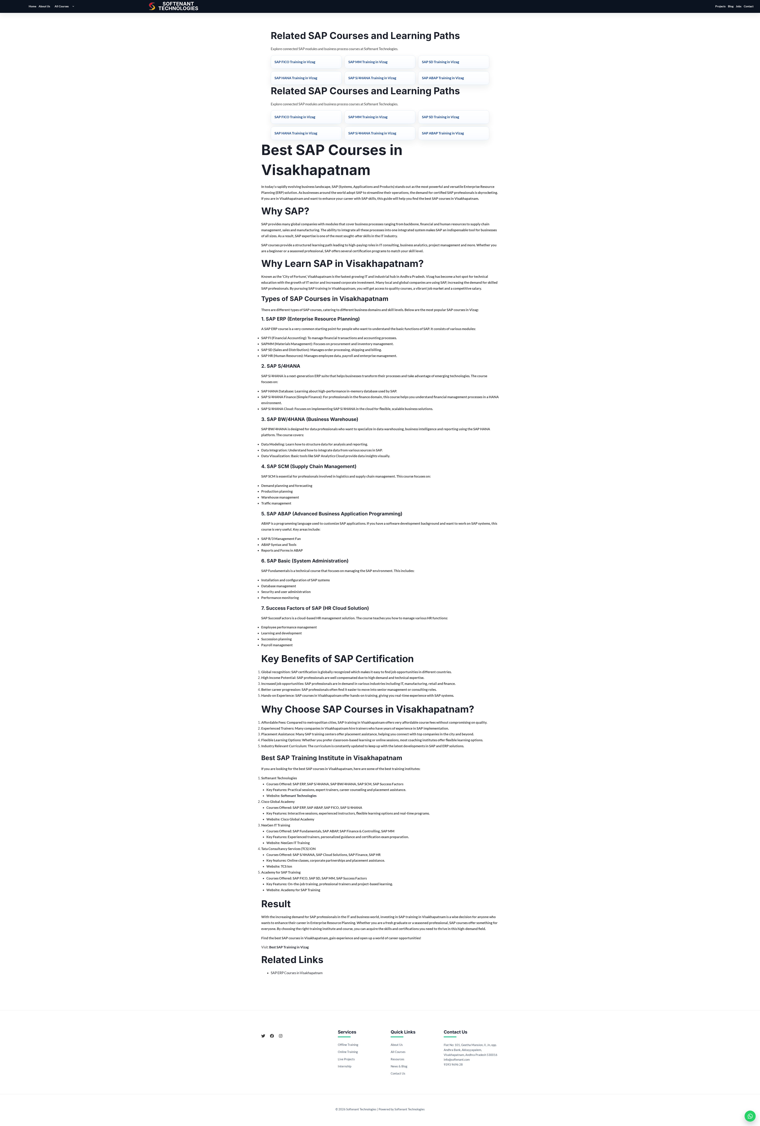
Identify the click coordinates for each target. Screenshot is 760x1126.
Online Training (348, 1052)
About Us (44, 6)
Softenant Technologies (298, 796)
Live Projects (346, 1059)
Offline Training (348, 1044)
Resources (397, 1059)
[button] (72, 6)
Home (32, 6)
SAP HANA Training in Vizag (296, 78)
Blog (730, 6)
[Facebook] (272, 1036)
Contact (748, 6)
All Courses (62, 6)
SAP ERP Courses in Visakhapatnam (297, 973)
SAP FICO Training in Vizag (295, 62)
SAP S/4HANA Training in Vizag (372, 78)
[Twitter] (263, 1036)
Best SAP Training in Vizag (289, 947)
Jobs (738, 6)
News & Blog (399, 1066)
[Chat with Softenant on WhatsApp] (750, 1116)
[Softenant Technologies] (178, 6)
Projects (720, 6)
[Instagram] (281, 1036)
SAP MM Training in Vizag (368, 62)
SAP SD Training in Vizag (440, 62)
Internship (344, 1066)
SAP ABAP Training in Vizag (443, 78)
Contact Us (398, 1073)
